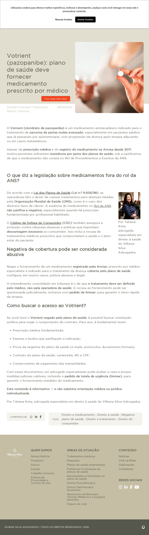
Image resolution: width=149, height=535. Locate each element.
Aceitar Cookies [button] (85, 19)
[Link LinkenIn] (126, 487)
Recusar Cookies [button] (63, 19)
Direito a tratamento (101, 419)
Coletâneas (126, 469)
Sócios (35, 464)
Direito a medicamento (78, 414)
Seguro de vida (77, 504)
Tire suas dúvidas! (55, 98)
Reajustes (73, 460)
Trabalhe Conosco (42, 473)
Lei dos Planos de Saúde (52, 192)
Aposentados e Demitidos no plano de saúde (86, 477)
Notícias (24, 111)
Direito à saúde (108, 414)
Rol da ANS (102, 205)
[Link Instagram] (120, 487)
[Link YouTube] (136, 487)
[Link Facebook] (131, 487)
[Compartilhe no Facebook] (40, 416)
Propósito (37, 460)
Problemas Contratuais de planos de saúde (83, 470)
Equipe (35, 469)
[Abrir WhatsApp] (141, 527)
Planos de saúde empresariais (86, 464)
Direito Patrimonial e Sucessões (80, 488)
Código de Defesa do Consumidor (35, 222)
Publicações (126, 464)
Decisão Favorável (19, 107)
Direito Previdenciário (81, 483)
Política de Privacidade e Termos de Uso (41, 480)
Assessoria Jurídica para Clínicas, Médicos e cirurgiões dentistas (86, 497)
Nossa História (40, 456)
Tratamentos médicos (81, 456)
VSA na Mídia (127, 460)
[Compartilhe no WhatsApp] (31, 416)
